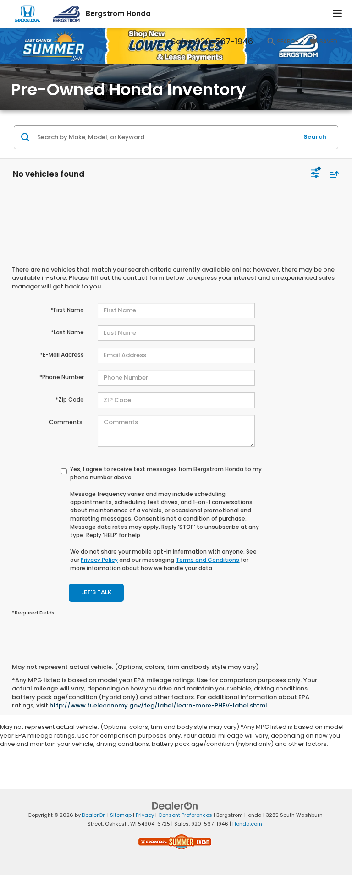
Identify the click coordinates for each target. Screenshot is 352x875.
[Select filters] (315, 174)
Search (314, 136)
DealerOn (94, 815)
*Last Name (67, 332)
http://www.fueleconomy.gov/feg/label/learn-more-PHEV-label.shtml (159, 705)
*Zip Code (69, 399)
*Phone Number (61, 377)
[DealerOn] (175, 805)
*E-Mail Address (62, 355)
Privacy (145, 815)
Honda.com (247, 823)
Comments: (66, 422)
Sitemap (121, 815)
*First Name (67, 310)
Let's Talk (96, 592)
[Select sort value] (331, 174)
